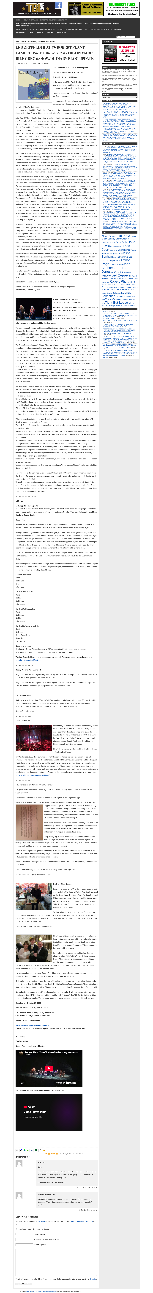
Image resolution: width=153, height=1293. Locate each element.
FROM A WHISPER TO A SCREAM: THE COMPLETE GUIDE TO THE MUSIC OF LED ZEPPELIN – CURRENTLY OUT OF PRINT (118, 325)
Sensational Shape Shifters (127, 287)
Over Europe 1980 (130, 278)
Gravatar (93, 1279)
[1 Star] (46, 1154)
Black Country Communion (114, 239)
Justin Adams (129, 272)
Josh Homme (118, 272)
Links (31, 33)
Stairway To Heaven (113, 293)
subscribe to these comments (82, 1221)
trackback (41, 1221)
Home (18, 20)
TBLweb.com (120, 296)
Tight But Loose (116, 302)
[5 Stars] (57, 1154)
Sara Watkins (113, 287)
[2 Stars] (49, 1154)
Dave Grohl (121, 242)
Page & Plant (105, 282)
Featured (41, 42)
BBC (134, 236)
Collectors (112, 242)
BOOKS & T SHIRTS (109, 318)
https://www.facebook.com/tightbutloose (32, 1025)
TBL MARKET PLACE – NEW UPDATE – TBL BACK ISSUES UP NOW (45, 20)
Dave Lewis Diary (29, 42)
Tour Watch (20, 33)
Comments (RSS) (51, 1291)
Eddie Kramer (113, 250)
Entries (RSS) (41, 1291)
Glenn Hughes (124, 250)
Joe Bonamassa (116, 264)
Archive (40, 33)
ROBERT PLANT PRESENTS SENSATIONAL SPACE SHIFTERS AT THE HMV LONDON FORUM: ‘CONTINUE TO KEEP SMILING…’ (120, 315)
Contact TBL (61, 33)
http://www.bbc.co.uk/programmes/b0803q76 (33, 775)
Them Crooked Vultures (118, 299)
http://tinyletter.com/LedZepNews (28, 660)
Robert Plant (118, 281)
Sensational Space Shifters (114, 289)
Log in (35, 1291)
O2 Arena (120, 278)
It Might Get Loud (116, 253)
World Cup (119, 305)
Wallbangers (111, 305)
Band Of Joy (124, 235)
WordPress (29, 1291)
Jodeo (105, 221)
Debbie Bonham (116, 246)
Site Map (50, 33)
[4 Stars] (54, 1154)
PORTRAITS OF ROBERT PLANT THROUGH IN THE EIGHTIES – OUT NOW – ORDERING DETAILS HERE (49, 29)
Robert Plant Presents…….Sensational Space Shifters (119, 284)
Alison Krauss (109, 236)
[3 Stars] (51, 1154)
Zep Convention (129, 305)
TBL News (50, 42)
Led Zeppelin (121, 275)
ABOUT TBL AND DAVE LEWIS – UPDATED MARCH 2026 (103, 29)
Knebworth (106, 276)
